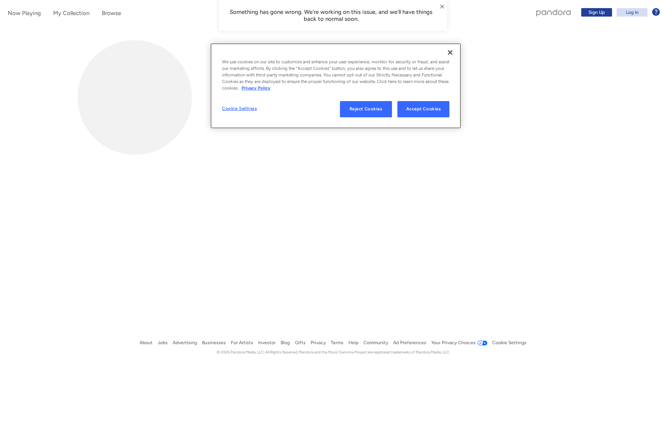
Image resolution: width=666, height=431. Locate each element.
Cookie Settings (239, 108)
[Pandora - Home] (553, 12)
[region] (335, 85)
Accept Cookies (423, 109)
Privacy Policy (256, 88)
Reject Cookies (366, 109)
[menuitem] (619, 12)
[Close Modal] (442, 6)
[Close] (450, 52)
